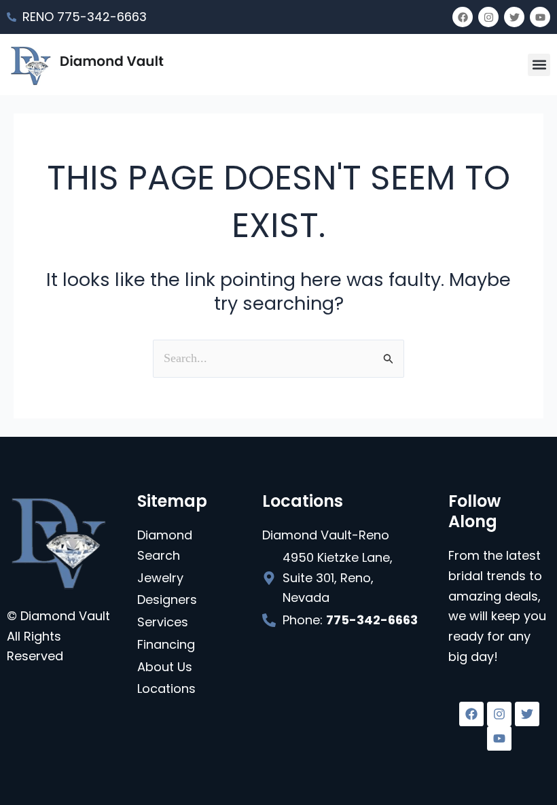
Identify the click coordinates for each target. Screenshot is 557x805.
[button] (539, 65)
